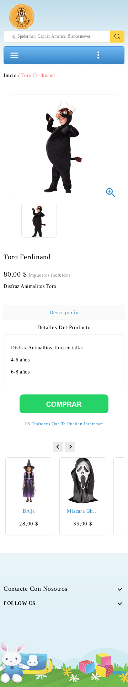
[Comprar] (64, 403)
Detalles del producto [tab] (64, 327)
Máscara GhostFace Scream (83, 511)
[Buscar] (117, 37)
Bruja (29, 511)
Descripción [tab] (64, 312)
